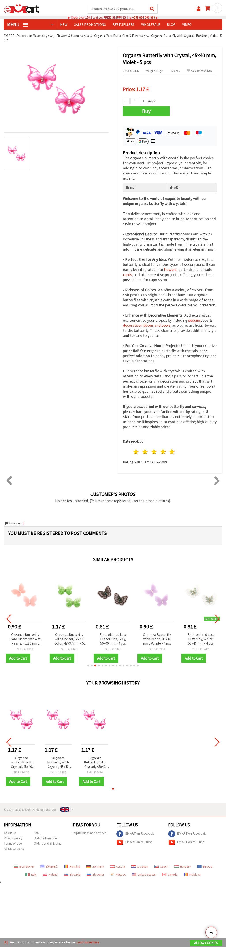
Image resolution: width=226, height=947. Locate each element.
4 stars (163, 451)
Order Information (46, 838)
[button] (88, 665)
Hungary (185, 866)
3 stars (154, 451)
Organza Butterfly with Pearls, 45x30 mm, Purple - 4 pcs (157, 638)
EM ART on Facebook (139, 833)
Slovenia (98, 874)
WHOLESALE (150, 24)
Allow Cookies (206, 943)
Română (75, 866)
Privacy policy (13, 838)
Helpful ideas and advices (89, 833)
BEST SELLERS (124, 24)
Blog (171, 24)
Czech (164, 866)
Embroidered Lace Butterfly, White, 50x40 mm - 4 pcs (201, 638)
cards (127, 274)
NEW (64, 24)
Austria (120, 866)
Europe (207, 866)
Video (187, 24)
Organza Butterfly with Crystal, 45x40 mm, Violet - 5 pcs (21, 762)
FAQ (36, 833)
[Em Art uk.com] (21, 8)
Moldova (195, 874)
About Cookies (14, 849)
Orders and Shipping (48, 843)
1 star (136, 451)
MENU (13, 24)
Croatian (142, 866)
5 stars (172, 451)
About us (10, 833)
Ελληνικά (52, 866)
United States (147, 874)
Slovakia (75, 874)
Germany (98, 866)
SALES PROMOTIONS (90, 24)
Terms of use (13, 843)
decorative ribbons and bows (146, 325)
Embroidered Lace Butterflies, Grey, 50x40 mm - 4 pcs (113, 638)
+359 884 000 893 (143, 17)
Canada (172, 874)
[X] (6, 942)
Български (26, 866)
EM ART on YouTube (139, 842)
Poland (53, 874)
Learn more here (87, 942)
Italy (34, 874)
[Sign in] (198, 8)
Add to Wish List (201, 70)
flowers (170, 269)
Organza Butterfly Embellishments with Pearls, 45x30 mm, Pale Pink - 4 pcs (25, 639)
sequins (194, 320)
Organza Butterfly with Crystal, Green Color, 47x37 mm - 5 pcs (69, 639)
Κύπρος (121, 874)
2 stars (145, 451)
